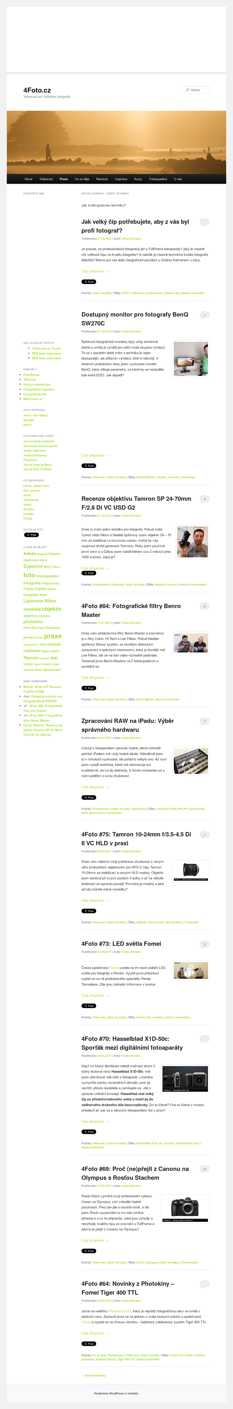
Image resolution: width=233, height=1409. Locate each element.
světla (168, 1017)
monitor (162, 477)
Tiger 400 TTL (126, 1359)
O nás (178, 179)
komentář (188, 477)
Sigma (46, 651)
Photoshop (52, 628)
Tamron (183, 584)
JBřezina (29, 379)
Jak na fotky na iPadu (37, 469)
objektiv (160, 584)
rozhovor (32, 650)
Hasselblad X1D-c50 (149, 1143)
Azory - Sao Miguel (35, 415)
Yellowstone (31, 500)
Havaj (27, 495)
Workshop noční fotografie (40, 446)
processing (197, 809)
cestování (162, 809)
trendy (28, 664)
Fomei (114, 967)
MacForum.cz (33, 399)
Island (27, 425)
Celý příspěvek (94, 271)
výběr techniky (168, 1262)
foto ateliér (186, 1355)
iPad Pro (182, 809)
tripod (37, 664)
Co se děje (82, 179)
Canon (140, 1262)
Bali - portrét (31, 490)
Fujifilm (41, 588)
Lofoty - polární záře (36, 486)
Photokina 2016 (119, 1310)
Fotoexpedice (158, 179)
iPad (173, 809)
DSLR (43, 560)
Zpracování (139, 809)
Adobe (29, 553)
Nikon (50, 601)
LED (148, 1017)
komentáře (198, 584)
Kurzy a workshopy (37, 384)
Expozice (33, 566)
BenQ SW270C (145, 477)
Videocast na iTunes (46, 348)
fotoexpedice (47, 576)
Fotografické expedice (38, 389)
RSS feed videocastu (46, 353)
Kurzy (138, 179)
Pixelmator (30, 460)
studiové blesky (106, 1359)
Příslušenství (100, 584)
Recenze (102, 179)
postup (27, 637)
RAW (84, 813)
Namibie (28, 420)
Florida (27, 518)
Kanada (28, 514)
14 (204, 1169)
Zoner (38, 670)
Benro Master (145, 699)
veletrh (46, 664)
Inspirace (121, 179)
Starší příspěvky (93, 1375)
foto (29, 574)
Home (28, 179)
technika (44, 658)
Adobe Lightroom (34, 450)
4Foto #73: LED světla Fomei (121, 943)
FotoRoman (31, 374)
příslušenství (31, 644)
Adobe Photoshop (34, 455)
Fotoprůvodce (51, 583)
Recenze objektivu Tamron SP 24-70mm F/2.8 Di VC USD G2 (43, 730)
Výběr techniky (102, 293)
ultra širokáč (173, 922)
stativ (55, 651)
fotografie (32, 583)
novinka (157, 1017)
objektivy (30, 616)
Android (42, 554)
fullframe (138, 293)
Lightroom (33, 601)
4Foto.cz (37, 90)
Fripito (28, 588)
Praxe (64, 179)
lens (43, 594)
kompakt (30, 594)
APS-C (126, 293)
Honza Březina (131, 239)
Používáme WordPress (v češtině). (116, 1393)
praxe (53, 635)
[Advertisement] (116, 38)
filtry (158, 699)
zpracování (96, 813)
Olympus (152, 1262)
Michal (28, 686)
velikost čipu (171, 293)
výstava (28, 670)
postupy (38, 637)
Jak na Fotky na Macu (37, 465)
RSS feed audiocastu (46, 358)
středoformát (153, 293)
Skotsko (28, 509)
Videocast (46, 179)
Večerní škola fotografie (38, 441)
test (161, 922)
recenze (173, 477)
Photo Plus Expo (34, 628)
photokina (87, 1359)
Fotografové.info (35, 394)
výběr (56, 664)
